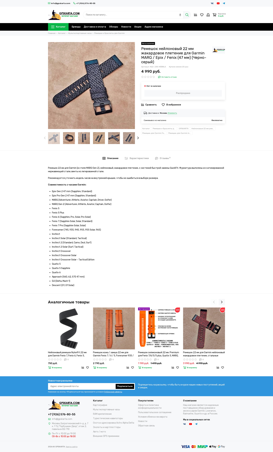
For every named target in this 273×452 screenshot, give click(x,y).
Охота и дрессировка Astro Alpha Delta (113, 422)
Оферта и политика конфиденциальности (149, 406)
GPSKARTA (183, 128)
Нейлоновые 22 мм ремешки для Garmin (203, 128)
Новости (126, 26)
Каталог (60, 26)
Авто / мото (99, 431)
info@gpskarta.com (60, 3)
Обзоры (113, 26)
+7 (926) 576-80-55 (85, 3)
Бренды (76, 26)
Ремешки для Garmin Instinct (180, 133)
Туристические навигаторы (108, 418)
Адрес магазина (154, 26)
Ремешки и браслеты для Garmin (165, 128)
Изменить (172, 113)
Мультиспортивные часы (106, 409)
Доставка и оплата (95, 26)
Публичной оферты (113, 392)
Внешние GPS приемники (106, 436)
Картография (100, 405)
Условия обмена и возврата (152, 416)
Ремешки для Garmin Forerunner (154, 133)
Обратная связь (146, 425)
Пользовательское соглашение (154, 412)
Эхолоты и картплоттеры (107, 427)
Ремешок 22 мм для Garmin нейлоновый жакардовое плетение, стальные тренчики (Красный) (204, 354)
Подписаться (125, 386)
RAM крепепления (102, 414)
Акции (137, 26)
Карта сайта (71, 447)
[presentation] (45, 138)
